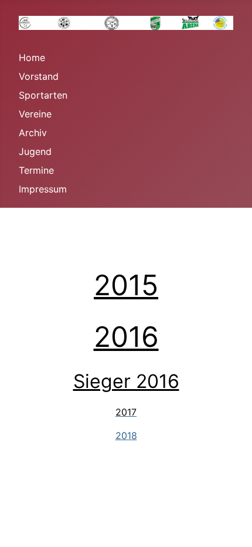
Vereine (35, 114)
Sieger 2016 (126, 381)
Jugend (35, 151)
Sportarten (43, 95)
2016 (126, 336)
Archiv (33, 133)
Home (32, 57)
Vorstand (39, 76)
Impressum (43, 189)
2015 (126, 285)
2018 (126, 435)
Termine (36, 170)
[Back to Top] (231, 525)
